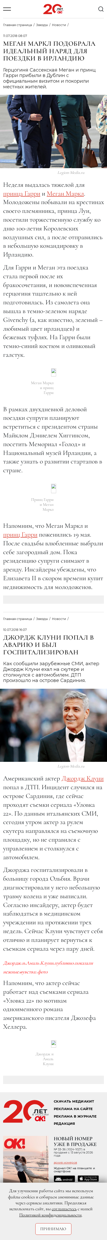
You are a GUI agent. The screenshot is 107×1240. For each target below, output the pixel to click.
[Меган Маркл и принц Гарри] (54, 372)
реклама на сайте (73, 1109)
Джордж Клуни (83, 778)
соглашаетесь (64, 1209)
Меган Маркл (65, 193)
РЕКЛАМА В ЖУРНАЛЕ (75, 1116)
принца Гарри (21, 193)
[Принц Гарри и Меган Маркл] (53, 488)
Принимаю (53, 1228)
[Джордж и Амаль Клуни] (53, 1044)
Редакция (64, 1124)
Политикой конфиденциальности (50, 1215)
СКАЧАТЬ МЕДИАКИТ (74, 1101)
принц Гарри (20, 534)
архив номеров (65, 1162)
